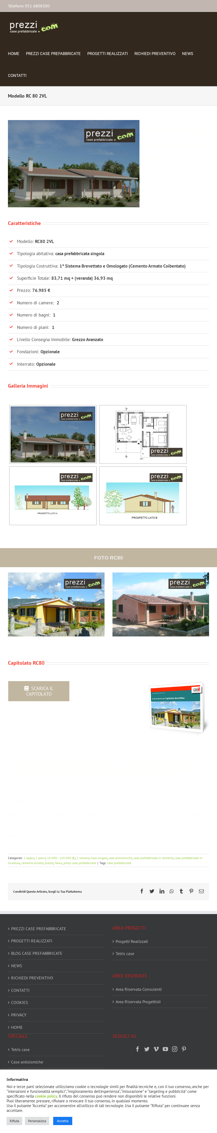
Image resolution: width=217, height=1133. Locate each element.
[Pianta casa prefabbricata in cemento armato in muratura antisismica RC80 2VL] (143, 434)
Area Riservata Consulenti (139, 989)
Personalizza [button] (37, 1121)
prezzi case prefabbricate (80, 863)
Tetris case (125, 953)
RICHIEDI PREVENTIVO (32, 977)
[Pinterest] (184, 1049)
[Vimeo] (156, 1049)
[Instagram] (174, 1049)
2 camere (83, 858)
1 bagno (29, 858)
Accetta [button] (63, 1120)
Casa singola (99, 858)
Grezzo (49, 863)
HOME (17, 1027)
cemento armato (32, 863)
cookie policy (46, 1096)
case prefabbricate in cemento (154, 858)
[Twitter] (147, 1049)
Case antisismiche (27, 1062)
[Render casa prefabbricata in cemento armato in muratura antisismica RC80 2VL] (53, 434)
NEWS (16, 965)
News (58, 863)
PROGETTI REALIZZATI (31, 940)
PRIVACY (18, 1014)
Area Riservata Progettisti (138, 1001)
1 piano (41, 858)
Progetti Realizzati (132, 941)
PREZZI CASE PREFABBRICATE (38, 928)
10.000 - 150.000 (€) (61, 858)
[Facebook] (137, 1049)
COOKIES (19, 1002)
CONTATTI (20, 990)
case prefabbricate (119, 863)
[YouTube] (165, 1049)
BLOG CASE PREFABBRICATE (36, 953)
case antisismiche (120, 858)
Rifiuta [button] (14, 1121)
